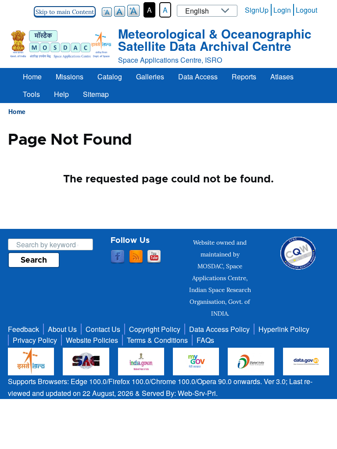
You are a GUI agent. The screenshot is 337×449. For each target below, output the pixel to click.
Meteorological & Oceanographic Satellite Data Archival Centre (215, 40)
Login (282, 10)
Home (16, 111)
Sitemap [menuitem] (96, 94)
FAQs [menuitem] (205, 340)
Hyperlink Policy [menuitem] (283, 329)
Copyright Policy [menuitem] (154, 329)
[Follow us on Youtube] (154, 257)
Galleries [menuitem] (150, 76)
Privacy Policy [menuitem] (35, 340)
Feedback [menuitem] (23, 329)
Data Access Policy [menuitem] (219, 329)
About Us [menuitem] (62, 329)
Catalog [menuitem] (109, 76)
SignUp (257, 10)
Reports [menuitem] (244, 76)
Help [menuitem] (61, 94)
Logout (306, 10)
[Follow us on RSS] (136, 257)
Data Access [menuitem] (198, 76)
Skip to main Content (65, 12)
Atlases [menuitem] (282, 76)
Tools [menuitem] (31, 94)
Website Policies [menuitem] (92, 340)
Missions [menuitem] (69, 76)
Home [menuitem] (32, 76)
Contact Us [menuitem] (103, 329)
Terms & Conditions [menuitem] (157, 340)
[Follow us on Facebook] (118, 257)
